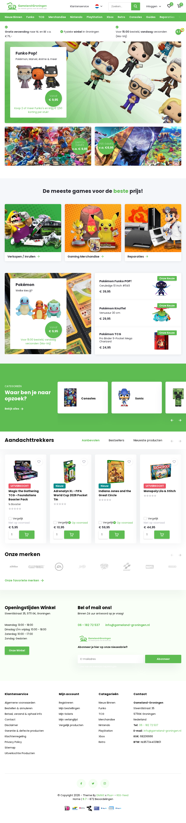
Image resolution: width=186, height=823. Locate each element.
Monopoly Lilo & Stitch (160, 491)
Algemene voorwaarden (20, 702)
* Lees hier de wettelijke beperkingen (97, 666)
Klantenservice (79, 6)
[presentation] (172, 420)
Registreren (66, 702)
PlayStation (94, 17)
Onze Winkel (17, 650)
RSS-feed (122, 795)
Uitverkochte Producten (20, 753)
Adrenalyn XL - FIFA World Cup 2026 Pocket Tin (70, 495)
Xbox (110, 17)
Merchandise (57, 17)
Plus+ (110, 795)
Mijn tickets (66, 714)
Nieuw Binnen (13, 17)
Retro (121, 17)
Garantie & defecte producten (24, 731)
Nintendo (76, 17)
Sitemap (10, 747)
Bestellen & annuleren (19, 708)
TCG (41, 17)
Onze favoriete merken (22, 580)
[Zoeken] (135, 6)
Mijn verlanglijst (68, 719)
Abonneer (163, 659)
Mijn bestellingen (69, 708)
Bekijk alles (12, 408)
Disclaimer (11, 725)
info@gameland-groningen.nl (127, 625)
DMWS (100, 795)
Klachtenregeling (15, 736)
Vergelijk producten (71, 725)
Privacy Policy (13, 742)
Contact (10, 719)
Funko (30, 17)
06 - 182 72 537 (89, 625)
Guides (150, 17)
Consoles (135, 17)
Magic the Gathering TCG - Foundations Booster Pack (24, 495)
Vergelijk (18, 518)
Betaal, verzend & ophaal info (23, 714)
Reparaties (167, 17)
